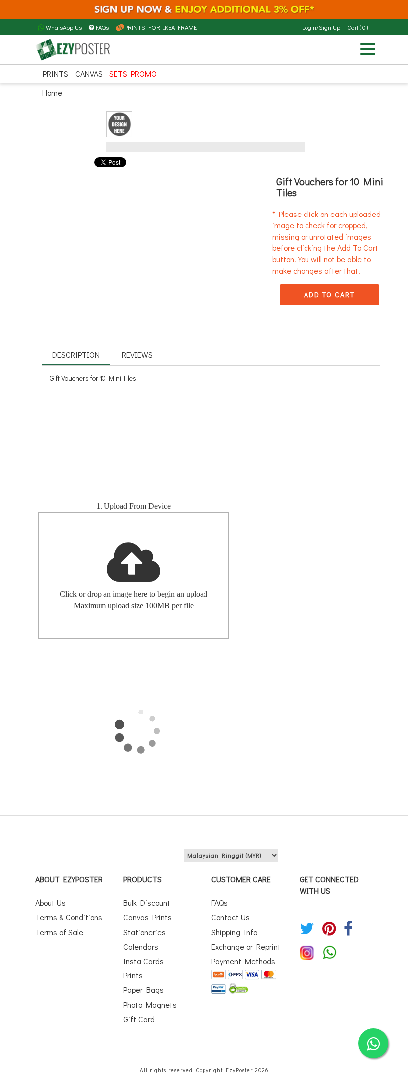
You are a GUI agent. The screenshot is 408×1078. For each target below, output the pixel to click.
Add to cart (329, 294)
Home (52, 92)
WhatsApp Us (63, 27)
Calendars (140, 946)
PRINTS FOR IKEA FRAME (160, 27)
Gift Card (139, 1019)
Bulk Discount (146, 902)
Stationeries (144, 932)
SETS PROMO (133, 73)
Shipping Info (234, 932)
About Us (50, 902)
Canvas (88, 73)
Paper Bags (143, 989)
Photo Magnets (150, 1004)
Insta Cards (143, 961)
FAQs (102, 27)
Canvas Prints (147, 917)
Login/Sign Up (321, 27)
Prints (55, 73)
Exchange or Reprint (246, 946)
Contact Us (230, 917)
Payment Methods (243, 961)
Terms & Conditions (68, 917)
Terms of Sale (59, 932)
